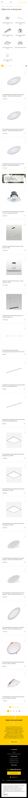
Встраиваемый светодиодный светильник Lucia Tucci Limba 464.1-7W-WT (13, 212)
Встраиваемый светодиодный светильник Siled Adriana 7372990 (13, 489)
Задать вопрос (14, 741)
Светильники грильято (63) (20, 47)
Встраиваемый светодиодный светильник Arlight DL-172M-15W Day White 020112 (13, 628)
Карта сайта (14, 765)
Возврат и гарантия (14, 762)
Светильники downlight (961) (20, 36)
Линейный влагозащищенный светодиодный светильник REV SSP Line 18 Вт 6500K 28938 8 (13, 350)
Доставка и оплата (14, 758)
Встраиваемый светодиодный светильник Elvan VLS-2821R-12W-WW (13, 662)
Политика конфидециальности (14, 753)
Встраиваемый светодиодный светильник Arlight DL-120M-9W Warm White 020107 (13, 129)
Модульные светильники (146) (7, 36)
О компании (14, 749)
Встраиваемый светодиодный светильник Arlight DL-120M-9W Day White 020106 (13, 95)
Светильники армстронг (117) (8, 48)
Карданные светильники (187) (7, 23)
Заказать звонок (14, 773)
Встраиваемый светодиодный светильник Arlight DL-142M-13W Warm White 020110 (13, 593)
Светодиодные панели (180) (7, 60)
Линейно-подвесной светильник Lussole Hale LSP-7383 (12, 247)
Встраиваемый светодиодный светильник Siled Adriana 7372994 (13, 524)
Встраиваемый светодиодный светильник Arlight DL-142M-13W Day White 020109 (13, 558)
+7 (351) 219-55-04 (15, 769)
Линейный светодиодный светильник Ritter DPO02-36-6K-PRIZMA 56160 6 (13, 420)
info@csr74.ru (15, 777)
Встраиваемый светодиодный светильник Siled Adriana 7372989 (13, 454)
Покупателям (14, 756)
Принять (5, 794)
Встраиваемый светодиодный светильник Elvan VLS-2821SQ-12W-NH (13, 697)
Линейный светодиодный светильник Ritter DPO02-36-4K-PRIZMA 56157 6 (13, 385)
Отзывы (14, 752)
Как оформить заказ (14, 760)
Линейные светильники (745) (20, 23)
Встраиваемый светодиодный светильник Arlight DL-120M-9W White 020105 (13, 164)
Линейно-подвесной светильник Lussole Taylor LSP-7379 (12, 281)
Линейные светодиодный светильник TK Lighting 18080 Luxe (13, 316)
